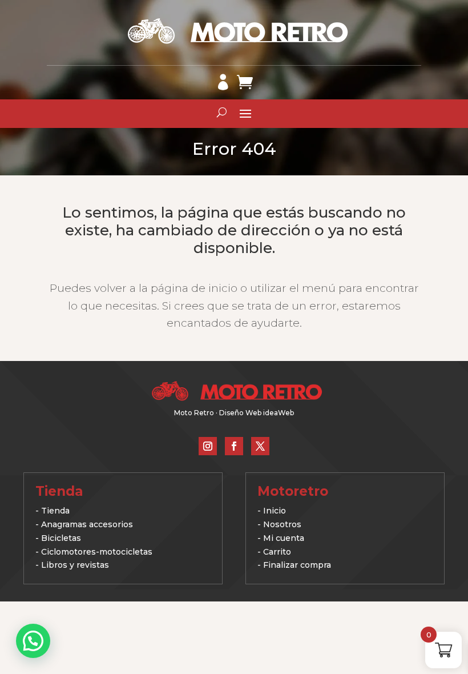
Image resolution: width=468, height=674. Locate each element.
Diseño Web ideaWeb (256, 412)
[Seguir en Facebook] (234, 446)
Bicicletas (61, 538)
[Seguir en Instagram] (208, 446)
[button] (33, 641)
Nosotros (282, 524)
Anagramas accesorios (87, 524)
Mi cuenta (283, 538)
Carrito (277, 552)
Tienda (55, 511)
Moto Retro (194, 412)
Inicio (274, 511)
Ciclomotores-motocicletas (96, 552)
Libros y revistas (75, 565)
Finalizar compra (297, 565)
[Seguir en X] (260, 446)
